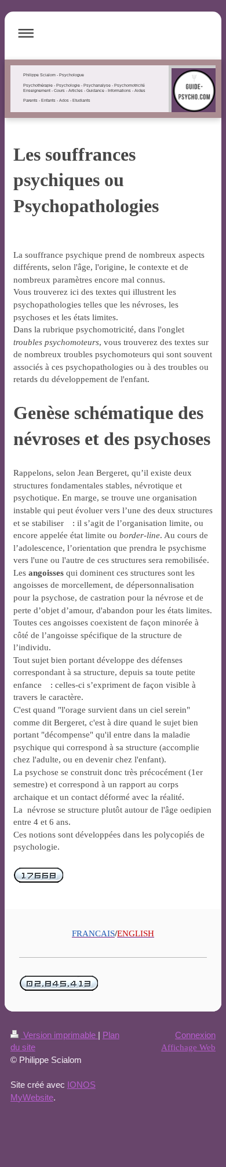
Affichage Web (188, 1047)
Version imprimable (59, 1035)
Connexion (195, 1035)
